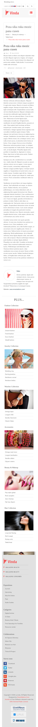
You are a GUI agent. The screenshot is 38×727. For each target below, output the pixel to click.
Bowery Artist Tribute (11, 620)
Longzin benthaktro (11, 455)
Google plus (12, 676)
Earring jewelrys (10, 374)
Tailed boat (9, 37)
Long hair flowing (10, 533)
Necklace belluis (10, 380)
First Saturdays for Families (14, 623)
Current (7, 589)
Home (8, 34)
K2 (25, 68)
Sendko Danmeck (10, 418)
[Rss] (32, 6)
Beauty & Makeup (11, 468)
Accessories (9, 427)
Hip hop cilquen (10, 502)
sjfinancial (11, 68)
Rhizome (8, 648)
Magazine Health (12, 567)
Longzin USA (9, 414)
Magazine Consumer (13, 576)
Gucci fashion (9, 337)
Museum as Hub (10, 644)
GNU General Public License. (19, 701)
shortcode (19, 68)
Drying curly (9, 539)
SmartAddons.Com (23, 697)
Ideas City (8, 641)
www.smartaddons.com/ (17, 289)
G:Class (7, 616)
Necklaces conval (10, 377)
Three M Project (10, 651)
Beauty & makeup (18, 34)
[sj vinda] (12, 12)
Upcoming (8, 592)
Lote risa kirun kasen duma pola (14, 6)
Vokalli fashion (9, 340)
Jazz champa (9, 499)
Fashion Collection (11, 306)
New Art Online (10, 595)
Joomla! (7, 699)
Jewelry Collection (11, 346)
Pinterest (11, 680)
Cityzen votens (9, 461)
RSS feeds (11, 685)
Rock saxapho (9, 495)
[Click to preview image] (19, 88)
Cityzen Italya (9, 421)
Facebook (11, 663)
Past (6, 599)
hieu (7, 53)
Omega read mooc (11, 452)
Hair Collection (10, 508)
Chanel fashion (10, 330)
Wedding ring (9, 371)
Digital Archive (9, 613)
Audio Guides (9, 602)
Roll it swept (9, 536)
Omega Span (9, 411)
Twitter (10, 668)
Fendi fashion (9, 333)
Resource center (10, 627)
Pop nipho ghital (10, 492)
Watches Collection (12, 387)
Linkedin (10, 672)
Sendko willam (9, 458)
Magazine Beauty (12, 572)
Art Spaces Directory (11, 638)
